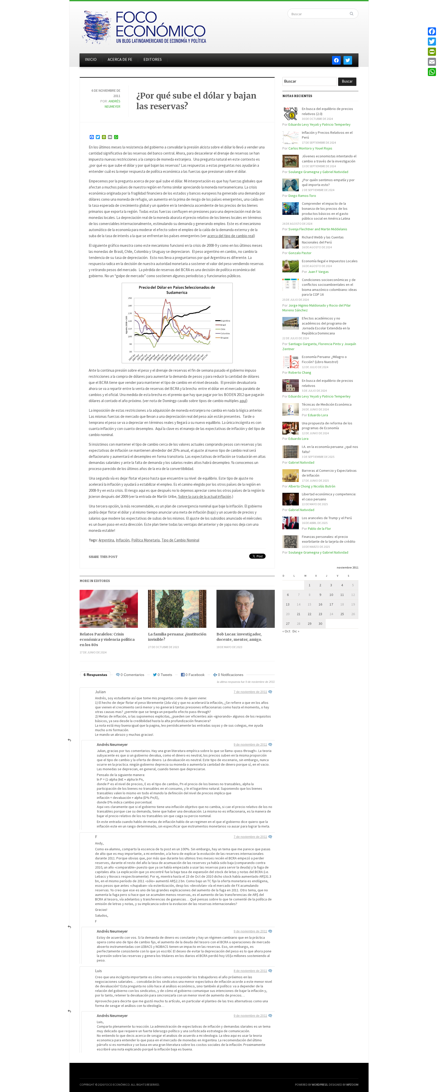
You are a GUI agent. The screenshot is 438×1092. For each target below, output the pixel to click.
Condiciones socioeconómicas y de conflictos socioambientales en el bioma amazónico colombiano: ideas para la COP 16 (329, 287)
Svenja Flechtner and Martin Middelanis (317, 229)
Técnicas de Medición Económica (327, 404)
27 (287, 623)
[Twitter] (432, 41)
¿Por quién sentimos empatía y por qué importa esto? (328, 182)
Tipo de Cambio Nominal (180, 540)
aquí (243, 400)
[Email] (432, 62)
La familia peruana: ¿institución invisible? (177, 637)
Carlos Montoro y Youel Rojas (310, 148)
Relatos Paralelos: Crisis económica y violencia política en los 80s (107, 639)
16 (320, 604)
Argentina (106, 540)
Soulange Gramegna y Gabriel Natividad (318, 172)
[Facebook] (432, 31)
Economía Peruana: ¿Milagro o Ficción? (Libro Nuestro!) (324, 359)
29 (309, 623)
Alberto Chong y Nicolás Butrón (311, 486)
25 (342, 614)
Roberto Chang (299, 372)
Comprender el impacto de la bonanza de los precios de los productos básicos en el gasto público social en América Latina (326, 211)
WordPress (319, 1084)
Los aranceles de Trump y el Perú (327, 518)
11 (342, 594)
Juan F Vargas (318, 271)
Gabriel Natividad (301, 462)
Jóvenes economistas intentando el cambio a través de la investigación (329, 158)
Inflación (123, 540)
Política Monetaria (145, 540)
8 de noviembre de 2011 (250, 971)
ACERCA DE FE (120, 59)
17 (331, 604)
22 (309, 614)
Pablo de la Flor (319, 528)
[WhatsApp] (432, 72)
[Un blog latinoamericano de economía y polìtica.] (144, 25)
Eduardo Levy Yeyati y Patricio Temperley (319, 124)
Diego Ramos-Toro (302, 195)
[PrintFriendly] (432, 52)
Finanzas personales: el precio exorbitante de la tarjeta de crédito (328, 539)
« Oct (286, 631)
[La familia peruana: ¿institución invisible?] (177, 611)
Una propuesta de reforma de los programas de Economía (327, 425)
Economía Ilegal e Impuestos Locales (330, 261)
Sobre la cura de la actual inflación (204, 496)
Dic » (296, 631)
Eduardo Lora (318, 415)
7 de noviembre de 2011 (250, 692)
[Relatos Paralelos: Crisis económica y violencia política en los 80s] (109, 611)
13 (287, 604)
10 (331, 594)
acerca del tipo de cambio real (230, 235)
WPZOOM (352, 1084)
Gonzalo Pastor (300, 253)
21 (298, 614)
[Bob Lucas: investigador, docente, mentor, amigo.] (245, 611)
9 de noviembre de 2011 (250, 744)
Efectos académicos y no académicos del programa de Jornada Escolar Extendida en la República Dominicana (326, 325)
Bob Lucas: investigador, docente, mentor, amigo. (239, 637)
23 (320, 614)
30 (320, 623)
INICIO (91, 59)
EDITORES (152, 59)
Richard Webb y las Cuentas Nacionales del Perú (323, 239)
